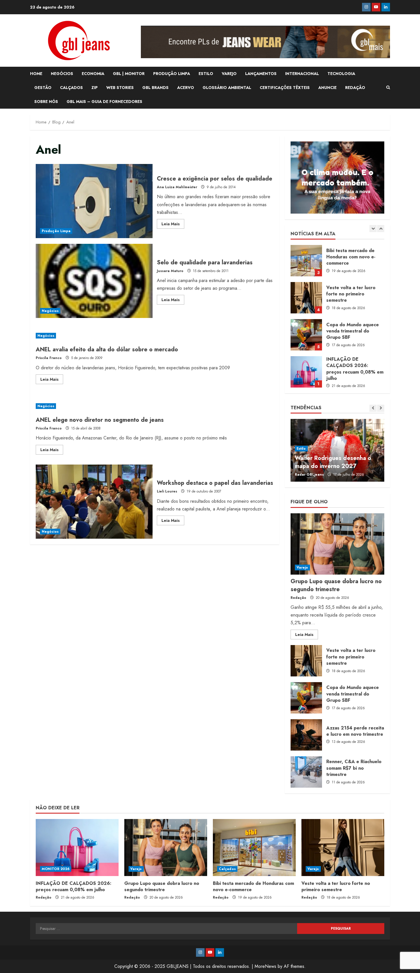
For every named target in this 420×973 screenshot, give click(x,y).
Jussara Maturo (170, 270)
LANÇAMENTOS (261, 73)
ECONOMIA (93, 73)
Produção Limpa (56, 231)
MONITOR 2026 (55, 868)
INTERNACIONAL (302, 73)
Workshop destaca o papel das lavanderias (94, 502)
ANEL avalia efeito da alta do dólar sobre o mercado (107, 349)
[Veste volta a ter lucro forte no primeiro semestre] (342, 847)
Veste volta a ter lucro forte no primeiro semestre (306, 260)
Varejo (302, 567)
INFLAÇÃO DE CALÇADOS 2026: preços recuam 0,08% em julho (306, 334)
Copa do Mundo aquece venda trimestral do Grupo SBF (306, 297)
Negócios (50, 310)
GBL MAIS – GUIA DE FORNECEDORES (104, 101)
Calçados (227, 868)
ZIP (94, 87)
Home (36, 73)
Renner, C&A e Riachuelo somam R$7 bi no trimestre (306, 772)
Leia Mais (172, 225)
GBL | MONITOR (129, 73)
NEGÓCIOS (62, 73)
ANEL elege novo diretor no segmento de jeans (100, 420)
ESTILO (206, 73)
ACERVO (185, 87)
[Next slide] (380, 228)
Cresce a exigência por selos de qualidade (94, 201)
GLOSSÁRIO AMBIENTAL (227, 87)
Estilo (301, 448)
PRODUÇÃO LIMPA (171, 73)
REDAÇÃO (355, 87)
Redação (298, 597)
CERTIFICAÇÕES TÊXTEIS (285, 87)
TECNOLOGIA (341, 73)
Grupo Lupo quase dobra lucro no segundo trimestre (306, 372)
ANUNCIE (327, 87)
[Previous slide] (373, 228)
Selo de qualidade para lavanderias (94, 281)
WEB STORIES (120, 87)
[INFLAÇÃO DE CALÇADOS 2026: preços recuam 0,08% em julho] (77, 847)
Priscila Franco (49, 357)
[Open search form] (388, 87)
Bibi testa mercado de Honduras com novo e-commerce (253, 886)
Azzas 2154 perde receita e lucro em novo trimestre (306, 735)
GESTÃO (42, 87)
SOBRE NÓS (46, 101)
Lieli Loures (167, 491)
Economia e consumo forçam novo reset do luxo (333, 462)
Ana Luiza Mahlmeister (177, 187)
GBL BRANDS (155, 87)
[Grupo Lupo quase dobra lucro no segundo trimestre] (337, 544)
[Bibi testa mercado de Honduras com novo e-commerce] (254, 847)
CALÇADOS (71, 87)
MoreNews (265, 966)
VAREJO (229, 73)
